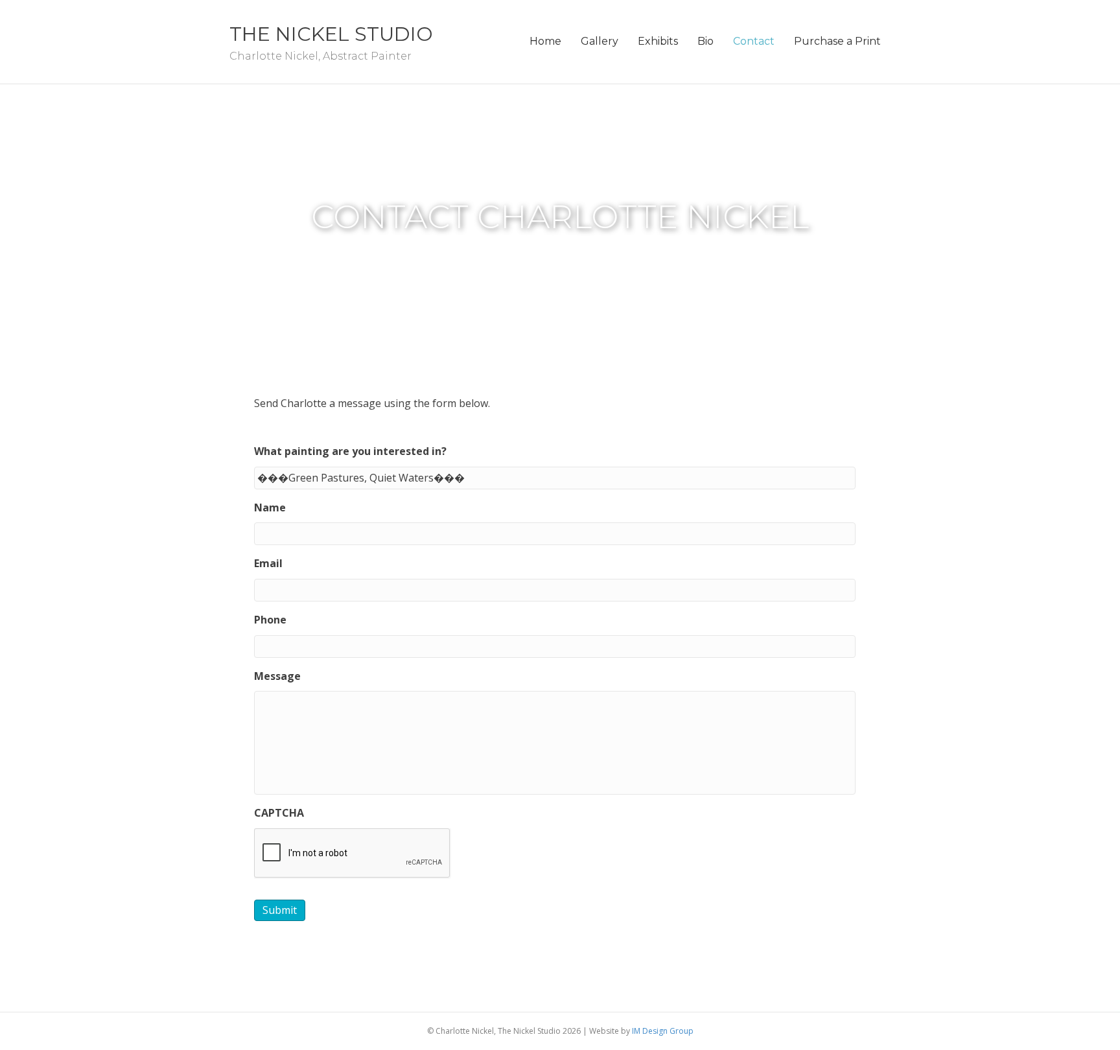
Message (277, 676)
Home (545, 41)
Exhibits (658, 41)
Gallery (599, 41)
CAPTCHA (279, 813)
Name (270, 508)
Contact (754, 41)
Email (268, 563)
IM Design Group (663, 1030)
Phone (270, 620)
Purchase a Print (837, 41)
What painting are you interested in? (350, 451)
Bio (705, 41)
